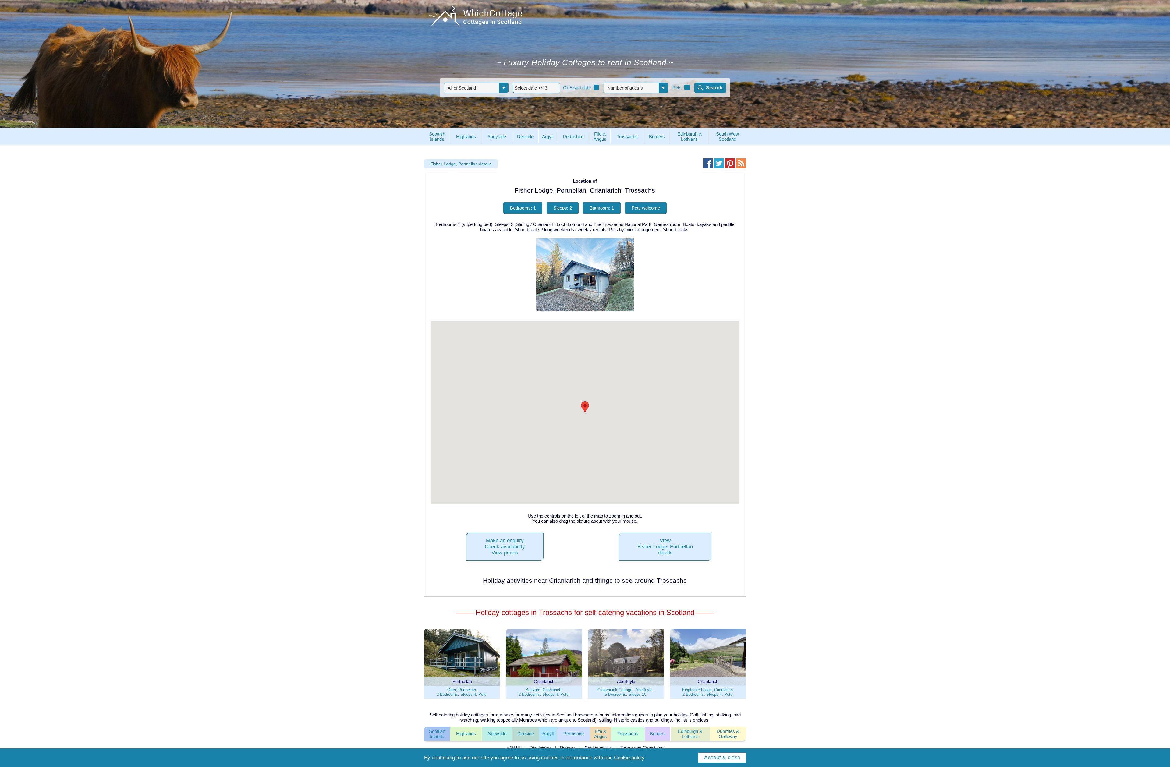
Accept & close (722, 758)
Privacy (567, 747)
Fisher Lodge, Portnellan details (460, 163)
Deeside (525, 733)
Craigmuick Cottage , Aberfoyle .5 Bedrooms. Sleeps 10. (626, 692)
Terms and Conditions (642, 747)
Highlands (466, 733)
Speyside (497, 733)
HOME (513, 747)
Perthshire (573, 733)
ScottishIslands (437, 734)
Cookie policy (597, 747)
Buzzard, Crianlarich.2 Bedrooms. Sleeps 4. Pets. (544, 692)
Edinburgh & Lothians (690, 734)
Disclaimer (540, 747)
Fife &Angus (600, 734)
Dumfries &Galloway (728, 734)
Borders (658, 733)
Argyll (548, 733)
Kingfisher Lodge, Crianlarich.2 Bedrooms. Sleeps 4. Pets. (708, 692)
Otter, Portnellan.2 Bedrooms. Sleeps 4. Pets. (462, 692)
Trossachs (627, 733)
